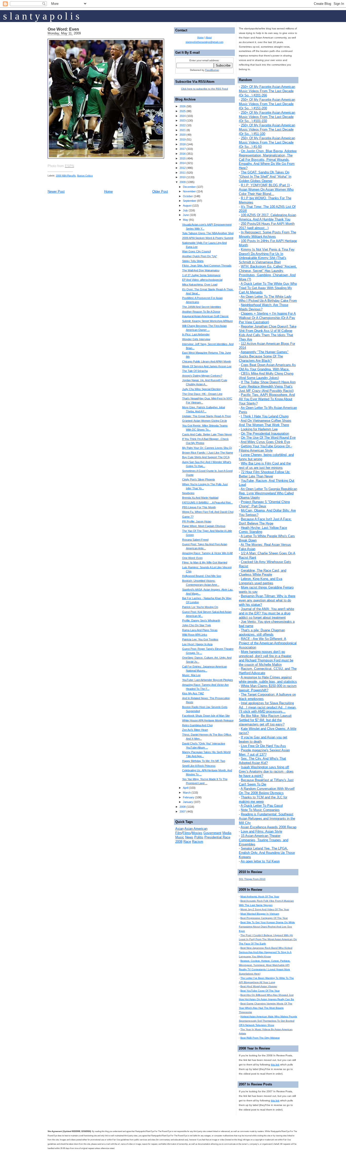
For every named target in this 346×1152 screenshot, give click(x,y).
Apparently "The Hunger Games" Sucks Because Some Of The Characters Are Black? (264, 356)
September (189, 200)
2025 (183, 111)
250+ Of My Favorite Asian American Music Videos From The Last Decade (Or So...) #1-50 (267, 142)
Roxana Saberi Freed (195, 539)
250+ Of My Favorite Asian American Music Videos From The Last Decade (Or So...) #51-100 (267, 129)
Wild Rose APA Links (194, 634)
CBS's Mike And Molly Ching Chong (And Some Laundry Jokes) (266, 376)
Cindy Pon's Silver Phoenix (198, 479)
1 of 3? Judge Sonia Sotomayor (201, 275)
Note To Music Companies (260, 810)
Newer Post (56, 191)
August (187, 205)
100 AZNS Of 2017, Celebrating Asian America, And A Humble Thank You (267, 217)
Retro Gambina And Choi (197, 725)
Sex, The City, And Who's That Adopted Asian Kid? (262, 761)
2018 (183, 144)
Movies (197, 833)
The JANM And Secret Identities (201, 306)
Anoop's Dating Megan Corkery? (202, 375)
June (186, 214)
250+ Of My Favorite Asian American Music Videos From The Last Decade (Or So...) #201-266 (267, 91)
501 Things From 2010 (252, 879)
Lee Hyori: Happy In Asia (197, 644)
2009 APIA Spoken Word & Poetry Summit (207, 237)
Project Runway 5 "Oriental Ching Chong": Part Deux (264, 504)
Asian (179, 829)
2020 (183, 134)
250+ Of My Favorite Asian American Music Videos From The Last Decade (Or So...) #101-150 (267, 117)
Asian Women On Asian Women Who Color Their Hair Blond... (266, 192)
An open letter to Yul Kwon (260, 861)
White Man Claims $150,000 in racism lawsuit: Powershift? (268, 688)
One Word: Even (63, 29)
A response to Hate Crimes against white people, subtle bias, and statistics (268, 679)
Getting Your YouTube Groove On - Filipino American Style (265, 448)
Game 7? (188, 516)
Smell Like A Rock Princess (199, 765)
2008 (183, 806)
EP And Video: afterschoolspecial (202, 279)
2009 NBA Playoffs (66, 175)
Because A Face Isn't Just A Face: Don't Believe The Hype (265, 521)
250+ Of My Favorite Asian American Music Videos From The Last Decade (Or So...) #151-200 (267, 104)
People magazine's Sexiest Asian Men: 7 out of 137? (264, 752)
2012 (183, 167)
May (185, 219)
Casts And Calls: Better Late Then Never (207, 434)
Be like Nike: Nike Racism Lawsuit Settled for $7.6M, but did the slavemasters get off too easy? (265, 720)
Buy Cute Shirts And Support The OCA (205, 457)
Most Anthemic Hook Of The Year (259, 896)
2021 (183, 130)
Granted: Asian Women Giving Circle (204, 420)
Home (108, 191)
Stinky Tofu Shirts (193, 260)
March (187, 792)
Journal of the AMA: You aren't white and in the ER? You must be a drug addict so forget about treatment (266, 613)
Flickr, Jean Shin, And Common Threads (207, 265)
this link (275, 1064)
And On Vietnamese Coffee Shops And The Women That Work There (265, 423)
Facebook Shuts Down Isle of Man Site (206, 715)
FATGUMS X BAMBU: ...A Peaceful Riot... (207, 502)
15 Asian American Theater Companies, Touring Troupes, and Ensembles (263, 840)
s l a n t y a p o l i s (41, 16)
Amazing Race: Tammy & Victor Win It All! (207, 553)
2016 (183, 153)
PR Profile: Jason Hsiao (196, 521)
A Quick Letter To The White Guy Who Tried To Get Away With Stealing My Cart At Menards (268, 288)
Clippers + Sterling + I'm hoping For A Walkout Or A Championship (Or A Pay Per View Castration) (267, 318)
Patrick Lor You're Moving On (200, 607)
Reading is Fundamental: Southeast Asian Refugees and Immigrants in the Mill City (267, 818)
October (188, 196)
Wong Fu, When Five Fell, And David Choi (207, 511)
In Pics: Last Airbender (196, 334)
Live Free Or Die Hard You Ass (263, 746)
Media (226, 833)
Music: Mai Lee (191, 675)
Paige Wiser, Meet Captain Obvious (203, 526)
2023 (183, 120)
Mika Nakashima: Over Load (199, 284)
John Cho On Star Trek (196, 625)
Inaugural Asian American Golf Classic (205, 316)
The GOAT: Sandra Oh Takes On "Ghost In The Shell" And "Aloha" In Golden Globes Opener (265, 176)
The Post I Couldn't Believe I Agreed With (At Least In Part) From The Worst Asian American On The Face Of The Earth (268, 939)
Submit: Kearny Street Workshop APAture (207, 320)
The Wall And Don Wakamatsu (200, 270)
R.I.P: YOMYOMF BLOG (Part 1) (265, 185)
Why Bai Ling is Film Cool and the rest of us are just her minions (265, 465)
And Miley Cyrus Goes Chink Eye (265, 442)
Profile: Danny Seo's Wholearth (201, 620)
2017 (183, 148)
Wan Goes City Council (196, 251)
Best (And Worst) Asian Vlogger (258, 986)
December (189, 186)
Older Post (160, 191)
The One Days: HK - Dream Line (202, 393)
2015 (183, 158)
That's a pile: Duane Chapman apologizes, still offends (262, 632)
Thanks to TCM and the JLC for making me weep (263, 799)
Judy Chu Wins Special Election (201, 389)
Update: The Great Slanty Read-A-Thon (206, 416)
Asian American (195, 829)
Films (187, 833)
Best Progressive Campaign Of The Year (264, 918)
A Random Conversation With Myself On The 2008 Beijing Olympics (267, 791)
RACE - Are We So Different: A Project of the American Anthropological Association (268, 643)
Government (212, 833)
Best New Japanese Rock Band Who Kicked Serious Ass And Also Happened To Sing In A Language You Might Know (265, 952)
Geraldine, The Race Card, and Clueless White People (262, 573)
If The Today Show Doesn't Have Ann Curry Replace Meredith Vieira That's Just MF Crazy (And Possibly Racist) (267, 386)
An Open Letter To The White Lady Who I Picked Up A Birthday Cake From (268, 299)
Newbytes (188, 493)
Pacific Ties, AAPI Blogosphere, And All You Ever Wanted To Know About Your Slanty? (267, 399)
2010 (183, 177)
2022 (183, 125)
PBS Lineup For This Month (199, 507)
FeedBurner (212, 70)
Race (187, 841)
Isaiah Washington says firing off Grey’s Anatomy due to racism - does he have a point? (266, 771)
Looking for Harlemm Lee (259, 429)
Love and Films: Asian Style (261, 831)
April (185, 787)
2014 (183, 163)
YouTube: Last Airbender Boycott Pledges (207, 679)
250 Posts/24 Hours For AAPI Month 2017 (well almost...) (267, 226)
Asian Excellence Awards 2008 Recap (268, 827)
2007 (183, 811)
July (185, 210)
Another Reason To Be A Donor (201, 311)
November (189, 191)
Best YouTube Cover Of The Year (260, 990)
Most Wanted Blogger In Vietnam (259, 913)
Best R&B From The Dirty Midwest (260, 1037)
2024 (183, 115)
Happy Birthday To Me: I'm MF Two (203, 760)
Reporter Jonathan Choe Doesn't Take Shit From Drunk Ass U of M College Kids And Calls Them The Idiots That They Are (267, 333)
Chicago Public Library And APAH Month (206, 361)
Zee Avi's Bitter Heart (195, 729)
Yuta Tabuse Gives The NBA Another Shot (208, 233)
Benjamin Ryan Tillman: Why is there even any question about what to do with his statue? (267, 600)
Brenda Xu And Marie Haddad (200, 497)
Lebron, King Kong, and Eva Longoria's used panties (260, 581)
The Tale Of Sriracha (195, 370)
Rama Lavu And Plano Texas (200, 630)
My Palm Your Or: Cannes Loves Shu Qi (207, 447)
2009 (183, 182)
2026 (183, 106)
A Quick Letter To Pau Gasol (262, 805)
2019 (183, 139)
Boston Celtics (85, 175)
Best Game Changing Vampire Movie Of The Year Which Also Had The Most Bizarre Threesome (265, 1008)
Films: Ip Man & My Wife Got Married (204, 562)
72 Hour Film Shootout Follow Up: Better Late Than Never (264, 474)
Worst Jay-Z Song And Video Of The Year (264, 909)
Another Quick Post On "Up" (199, 256)
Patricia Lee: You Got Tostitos (200, 639)
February (188, 797)
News (189, 837)
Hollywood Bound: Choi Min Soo (201, 575)
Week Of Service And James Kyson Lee (207, 366)
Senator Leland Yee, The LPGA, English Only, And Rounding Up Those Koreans (267, 852)
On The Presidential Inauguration (265, 433)
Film (178, 833)
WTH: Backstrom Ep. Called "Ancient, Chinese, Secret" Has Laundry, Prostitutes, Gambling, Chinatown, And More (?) (268, 273)
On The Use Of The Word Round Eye (268, 437)
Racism (197, 841)
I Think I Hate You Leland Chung (265, 416)
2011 (183, 172)
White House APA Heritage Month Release (208, 720)
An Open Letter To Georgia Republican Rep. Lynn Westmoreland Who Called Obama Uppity (268, 493)
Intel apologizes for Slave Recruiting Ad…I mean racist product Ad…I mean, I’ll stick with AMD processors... (268, 707)
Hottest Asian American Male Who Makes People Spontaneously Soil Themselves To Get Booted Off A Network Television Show (268, 1020)
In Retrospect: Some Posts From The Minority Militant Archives (267, 234)
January (188, 801)
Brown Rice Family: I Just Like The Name (207, 452)
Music (179, 837)
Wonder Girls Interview (196, 339)
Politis (198, 837)
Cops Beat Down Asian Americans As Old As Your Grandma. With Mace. (267, 367)
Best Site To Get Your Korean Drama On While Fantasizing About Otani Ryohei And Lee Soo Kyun (267, 926)
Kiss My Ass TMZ (193, 693)
